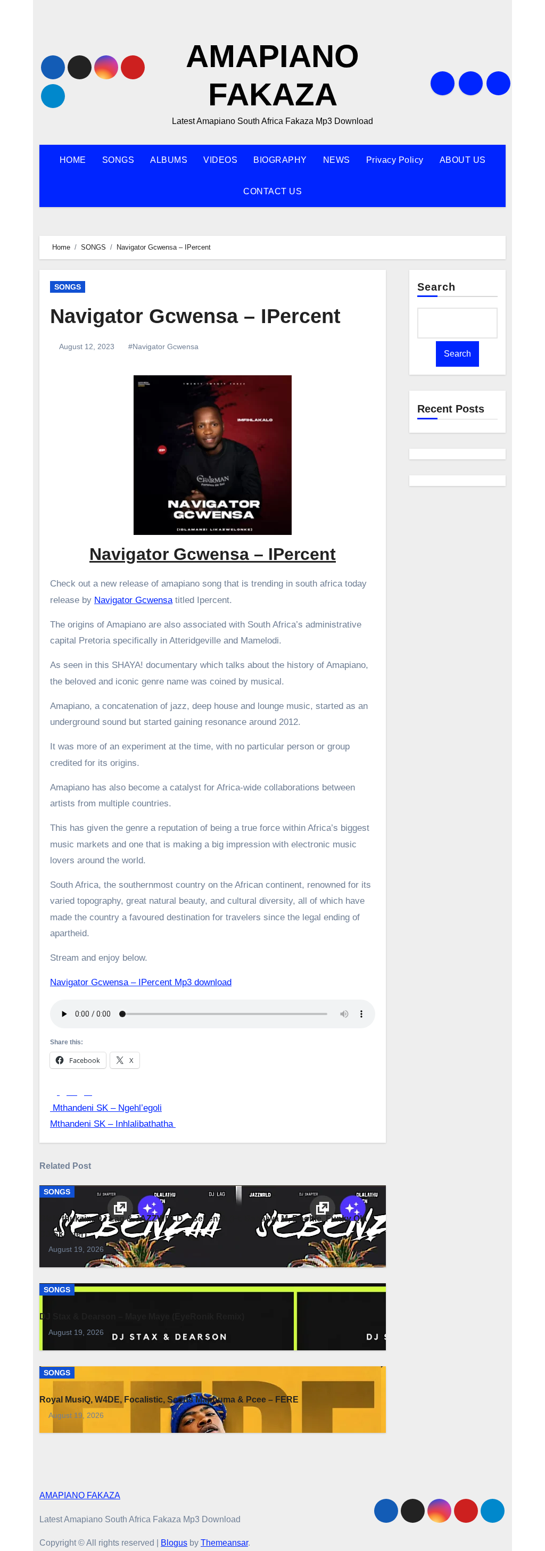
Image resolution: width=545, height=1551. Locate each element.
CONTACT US (272, 191)
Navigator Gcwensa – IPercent (195, 316)
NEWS (336, 159)
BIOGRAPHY (280, 159)
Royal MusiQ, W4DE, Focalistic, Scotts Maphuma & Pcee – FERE (169, 1399)
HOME (73, 159)
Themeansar (224, 1542)
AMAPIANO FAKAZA (79, 1495)
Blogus (174, 1542)
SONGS (118, 159)
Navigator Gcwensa (133, 600)
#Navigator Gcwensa (163, 346)
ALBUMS (168, 159)
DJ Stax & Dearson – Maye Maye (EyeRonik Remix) (141, 1316)
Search (436, 287)
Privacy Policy (395, 159)
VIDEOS (220, 159)
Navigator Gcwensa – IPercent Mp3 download (141, 982)
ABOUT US (463, 159)
